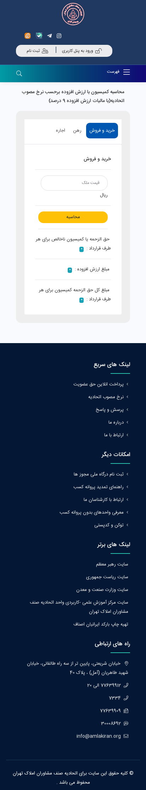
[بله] (40, 35)
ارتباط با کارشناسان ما (104, 500)
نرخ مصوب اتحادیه (106, 397)
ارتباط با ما (114, 435)
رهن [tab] (77, 130)
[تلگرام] (50, 35)
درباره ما (116, 422)
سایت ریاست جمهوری (107, 577)
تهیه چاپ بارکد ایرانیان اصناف (100, 624)
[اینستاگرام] (60, 35)
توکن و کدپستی (109, 525)
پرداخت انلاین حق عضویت (98, 384)
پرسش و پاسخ (110, 410)
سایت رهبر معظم (112, 564)
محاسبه (73, 217)
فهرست (113, 71)
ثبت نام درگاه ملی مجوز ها (99, 474)
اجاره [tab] (60, 130)
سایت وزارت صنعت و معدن (102, 590)
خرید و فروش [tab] (102, 130)
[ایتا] (29, 35)
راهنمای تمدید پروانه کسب (98, 487)
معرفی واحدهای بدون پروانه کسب (92, 512)
